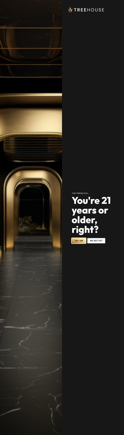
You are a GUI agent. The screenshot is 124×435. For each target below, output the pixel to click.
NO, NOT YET (96, 241)
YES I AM (79, 241)
